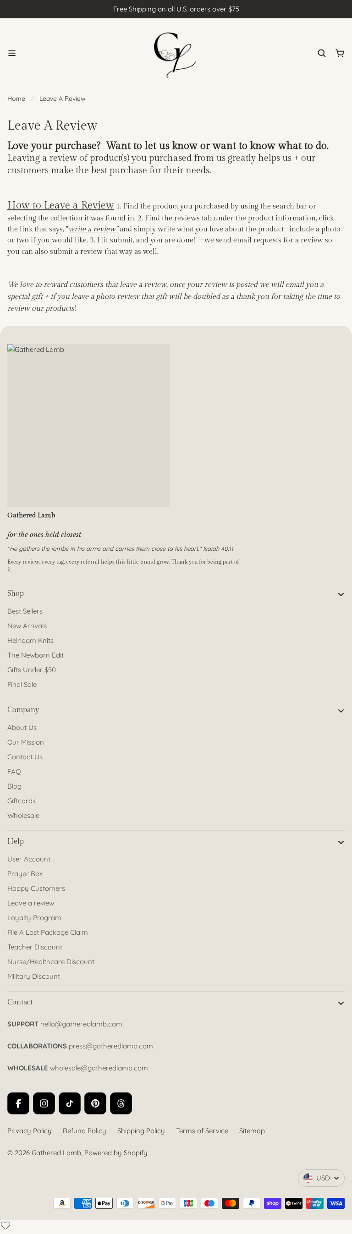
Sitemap (252, 1130)
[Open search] (322, 53)
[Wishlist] (5, 1225)
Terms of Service (202, 1130)
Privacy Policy (29, 1130)
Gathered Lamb (56, 1152)
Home (16, 98)
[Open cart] (340, 53)
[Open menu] (12, 53)
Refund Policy (84, 1130)
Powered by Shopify (116, 1152)
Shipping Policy (141, 1130)
